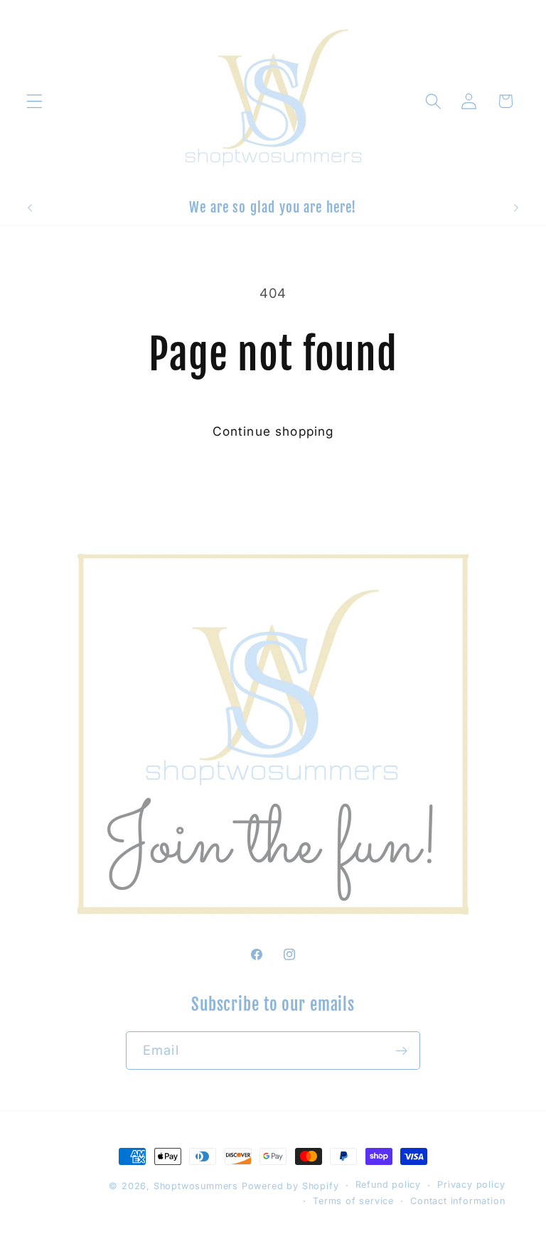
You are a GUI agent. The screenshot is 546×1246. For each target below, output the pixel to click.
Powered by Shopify (290, 1186)
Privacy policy (471, 1184)
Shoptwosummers (198, 1186)
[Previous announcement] (30, 207)
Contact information (457, 1201)
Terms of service (353, 1201)
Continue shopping (273, 431)
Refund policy (388, 1184)
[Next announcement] (516, 207)
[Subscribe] (401, 1050)
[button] (34, 101)
